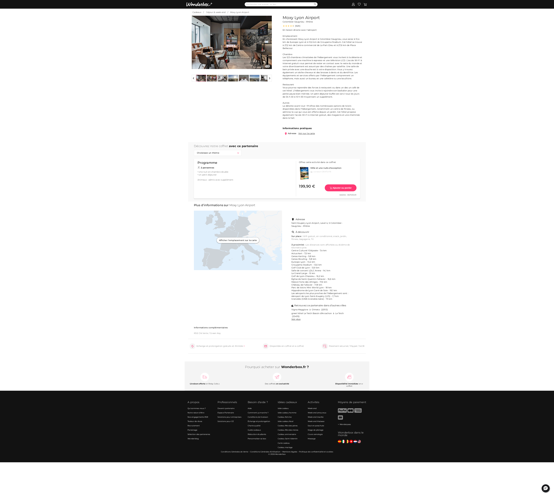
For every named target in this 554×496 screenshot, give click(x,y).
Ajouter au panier (342, 188)
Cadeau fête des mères (288, 430)
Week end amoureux (317, 413)
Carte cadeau (284, 443)
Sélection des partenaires (199, 434)
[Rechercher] (315, 4)
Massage (312, 439)
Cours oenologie (315, 434)
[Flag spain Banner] (339, 441)
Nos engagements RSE (198, 417)
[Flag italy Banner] (343, 441)
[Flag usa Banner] (359, 441)
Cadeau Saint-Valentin (287, 439)
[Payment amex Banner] (358, 412)
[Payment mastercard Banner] (340, 419)
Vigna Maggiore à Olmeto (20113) (309, 309)
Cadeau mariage (285, 447)
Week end (312, 408)
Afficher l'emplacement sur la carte (238, 240)
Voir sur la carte (306, 133)
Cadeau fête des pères (287, 426)
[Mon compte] (353, 4)
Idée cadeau (283, 408)
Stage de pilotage (315, 430)
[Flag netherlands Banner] (355, 441)
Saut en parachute (316, 426)
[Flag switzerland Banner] (351, 441)
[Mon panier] (365, 4)
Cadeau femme (285, 417)
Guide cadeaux (254, 430)
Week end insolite (315, 417)
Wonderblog (193, 439)
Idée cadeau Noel (285, 421)
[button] (196, 40)
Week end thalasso (316, 421)
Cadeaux (196, 12)
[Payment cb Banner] (350, 412)
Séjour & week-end (215, 12)
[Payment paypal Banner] (342, 412)
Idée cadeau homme (287, 413)
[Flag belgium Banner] (347, 441)
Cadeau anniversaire (287, 434)
